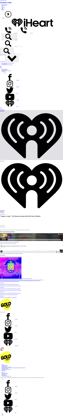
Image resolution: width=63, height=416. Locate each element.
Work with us (3, 71)
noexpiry (19, 253)
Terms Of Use (4, 370)
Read (2, 8)
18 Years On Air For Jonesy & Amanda (7, 64)
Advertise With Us (4, 366)
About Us (3, 364)
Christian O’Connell (4, 4)
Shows (3, 372)
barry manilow (6, 253)
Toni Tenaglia (3, 374)
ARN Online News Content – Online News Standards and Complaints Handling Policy (13, 367)
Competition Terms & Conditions (6, 70)
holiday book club (10, 253)
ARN (2, 414)
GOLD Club (3, 7)
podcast (22, 253)
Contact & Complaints (5, 365)
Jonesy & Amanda (4, 5)
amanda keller (2, 253)
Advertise (3, 9)
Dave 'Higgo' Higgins (5, 373)
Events (1, 67)
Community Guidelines (5, 368)
